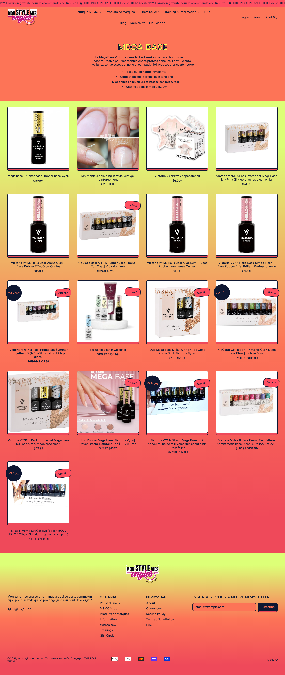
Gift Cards (107, 635)
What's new (108, 625)
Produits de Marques (114, 614)
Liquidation (157, 23)
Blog (123, 23)
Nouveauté (137, 23)
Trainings (106, 630)
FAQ (207, 12)
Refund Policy (156, 614)
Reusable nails (110, 603)
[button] (257, 17)
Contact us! (154, 608)
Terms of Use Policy (160, 619)
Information (108, 619)
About (150, 603)
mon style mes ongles (30, 658)
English (269, 660)
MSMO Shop (108, 608)
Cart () (272, 18)
